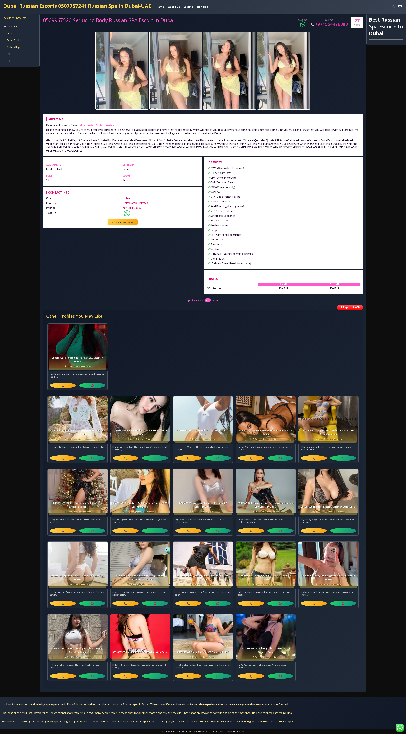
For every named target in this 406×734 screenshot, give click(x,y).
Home (160, 7)
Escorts (188, 7)
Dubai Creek (13, 40)
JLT (8, 61)
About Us (174, 7)
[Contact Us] (400, 7)
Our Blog (202, 7)
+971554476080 (331, 24)
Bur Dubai (12, 26)
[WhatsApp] (92, 385)
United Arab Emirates (100, 125)
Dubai (81, 125)
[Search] (393, 7)
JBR (9, 54)
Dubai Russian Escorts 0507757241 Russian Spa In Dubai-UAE (77, 5)
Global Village (14, 47)
